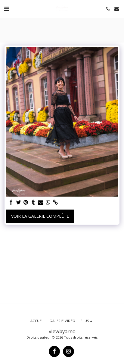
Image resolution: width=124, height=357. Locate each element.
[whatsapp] (48, 202)
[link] (55, 202)
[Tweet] (18, 202)
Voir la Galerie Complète (40, 216)
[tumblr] (33, 202)
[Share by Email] (40, 202)
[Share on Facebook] (11, 202)
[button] (7, 8)
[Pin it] (26, 202)
